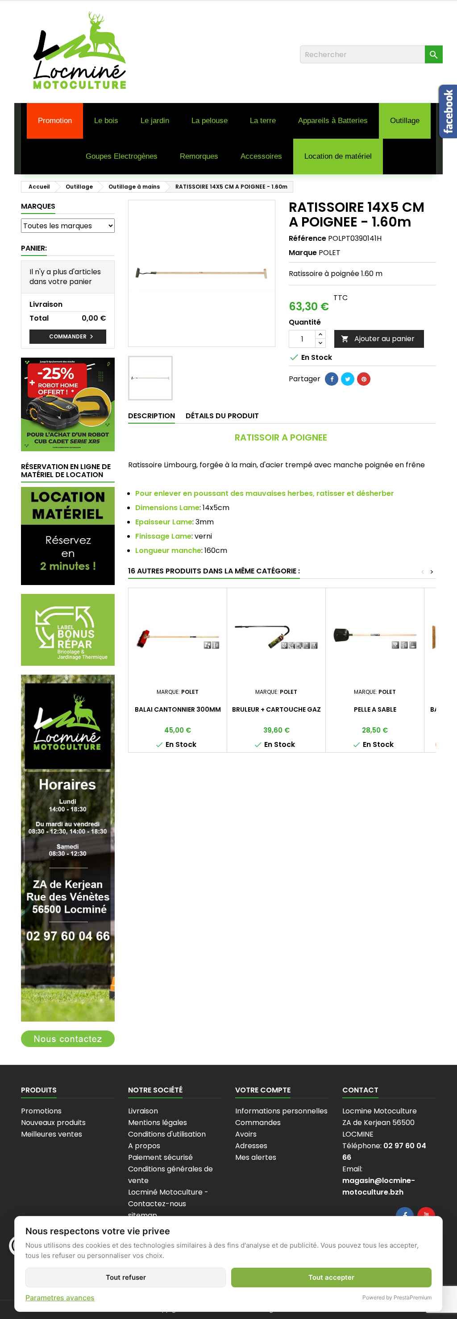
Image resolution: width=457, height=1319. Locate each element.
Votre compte (263, 1090)
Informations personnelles (281, 1111)
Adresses (251, 1146)
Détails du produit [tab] (222, 416)
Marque (303, 253)
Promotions (41, 1111)
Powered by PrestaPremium (397, 1297)
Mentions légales (157, 1122)
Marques (38, 206)
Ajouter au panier (378, 339)
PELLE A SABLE (375, 709)
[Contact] (68, 1038)
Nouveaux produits (53, 1122)
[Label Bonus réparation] (68, 629)
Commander (72, 337)
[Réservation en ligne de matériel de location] (68, 536)
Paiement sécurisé (160, 1157)
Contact (360, 1090)
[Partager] (331, 379)
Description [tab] (151, 416)
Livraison (143, 1111)
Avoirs (246, 1134)
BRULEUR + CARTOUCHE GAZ (276, 709)
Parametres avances (60, 1297)
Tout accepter (331, 1277)
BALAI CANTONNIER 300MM (178, 709)
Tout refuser (126, 1277)
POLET (330, 252)
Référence (307, 238)
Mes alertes (255, 1157)
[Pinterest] (363, 379)
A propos (144, 1146)
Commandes (258, 1122)
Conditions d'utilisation (167, 1134)
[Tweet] (347, 379)
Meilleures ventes (51, 1134)
